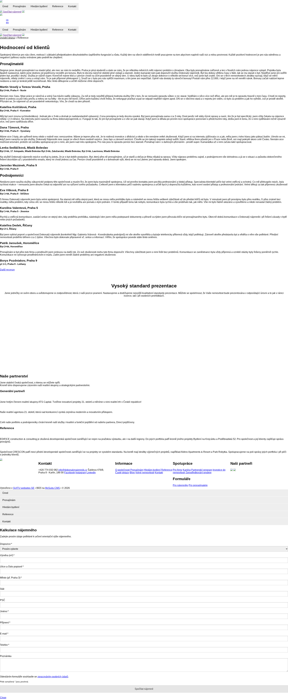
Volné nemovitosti (144, 472)
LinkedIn (91, 472)
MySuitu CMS (52, 488)
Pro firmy (177, 470)
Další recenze (7, 269)
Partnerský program (201, 470)
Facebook (69, 472)
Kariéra (187, 470)
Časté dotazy (122, 472)
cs (7, 20)
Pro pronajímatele (198, 485)
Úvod (5, 6)
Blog (132, 472)
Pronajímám (19, 6)
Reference (57, 6)
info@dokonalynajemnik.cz (72, 470)
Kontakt (72, 6)
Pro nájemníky (180, 485)
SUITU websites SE (23, 488)
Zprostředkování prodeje (199, 472)
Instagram (80, 472)
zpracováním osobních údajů (53, 676)
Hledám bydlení (39, 6)
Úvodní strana (7, 38)
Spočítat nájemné (12, 11)
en (7, 22)
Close (3, 697)
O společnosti (122, 470)
